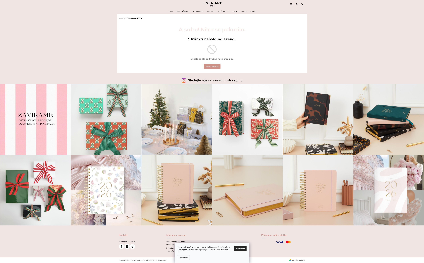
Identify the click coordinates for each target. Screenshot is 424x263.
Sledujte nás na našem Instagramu (215, 80)
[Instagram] (127, 246)
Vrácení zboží (172, 251)
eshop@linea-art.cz (127, 241)
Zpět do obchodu (212, 67)
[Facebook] (121, 246)
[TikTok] (132, 246)
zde (179, 252)
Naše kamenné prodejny (176, 241)
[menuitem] (170, 11)
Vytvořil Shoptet (298, 260)
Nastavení (183, 257)
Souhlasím (240, 248)
